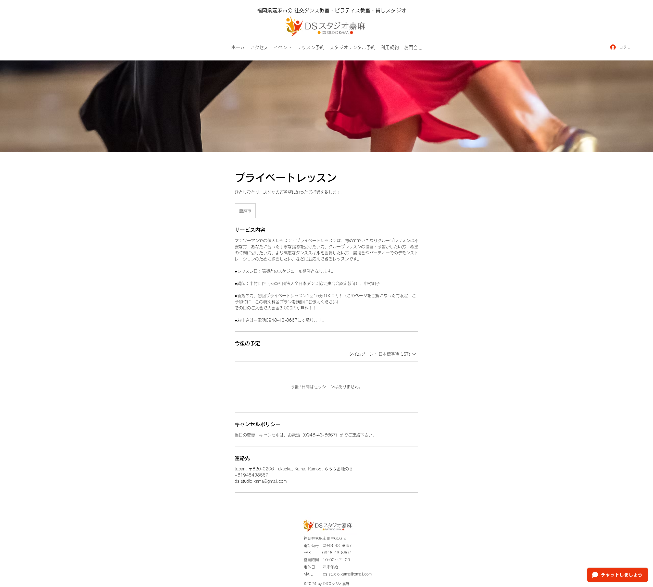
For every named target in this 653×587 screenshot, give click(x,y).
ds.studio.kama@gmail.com (347, 574)
